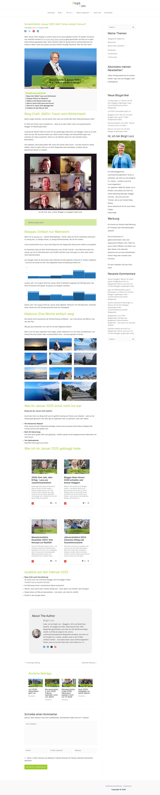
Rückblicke (31, 696)
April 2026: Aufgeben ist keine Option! (84, 691)
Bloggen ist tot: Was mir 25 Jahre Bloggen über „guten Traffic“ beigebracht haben (120, 117)
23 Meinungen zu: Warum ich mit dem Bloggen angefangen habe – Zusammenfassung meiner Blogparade (121, 294)
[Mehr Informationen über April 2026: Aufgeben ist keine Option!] (85, 683)
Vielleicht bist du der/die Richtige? (37, 582)
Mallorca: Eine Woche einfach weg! (39, 101)
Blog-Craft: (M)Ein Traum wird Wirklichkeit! (41, 96)
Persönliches (112, 54)
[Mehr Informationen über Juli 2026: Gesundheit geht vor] (35, 683)
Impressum (127, 786)
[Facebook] (25, 31)
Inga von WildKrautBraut (117, 290)
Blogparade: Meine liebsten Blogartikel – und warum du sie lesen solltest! (121, 322)
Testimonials (112, 57)
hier (83, 642)
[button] (62, 12)
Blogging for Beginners (116, 39)
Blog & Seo (112, 42)
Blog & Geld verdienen (116, 46)
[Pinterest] (34, 31)
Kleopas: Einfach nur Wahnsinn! (37, 98)
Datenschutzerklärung (114, 786)
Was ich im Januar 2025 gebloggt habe (40, 105)
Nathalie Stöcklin (114, 329)
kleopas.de (38, 237)
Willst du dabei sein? (36, 222)
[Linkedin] (38, 31)
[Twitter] (29, 31)
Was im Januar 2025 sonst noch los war (40, 103)
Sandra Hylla (112, 303)
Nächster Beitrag (89, 663)
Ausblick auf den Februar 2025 (37, 108)
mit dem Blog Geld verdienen (55, 39)
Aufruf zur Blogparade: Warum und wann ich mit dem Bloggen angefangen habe (121, 284)
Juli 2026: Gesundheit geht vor (33, 691)
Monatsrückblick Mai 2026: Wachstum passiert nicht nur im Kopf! (68, 693)
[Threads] (51, 647)
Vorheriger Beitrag (32, 663)
